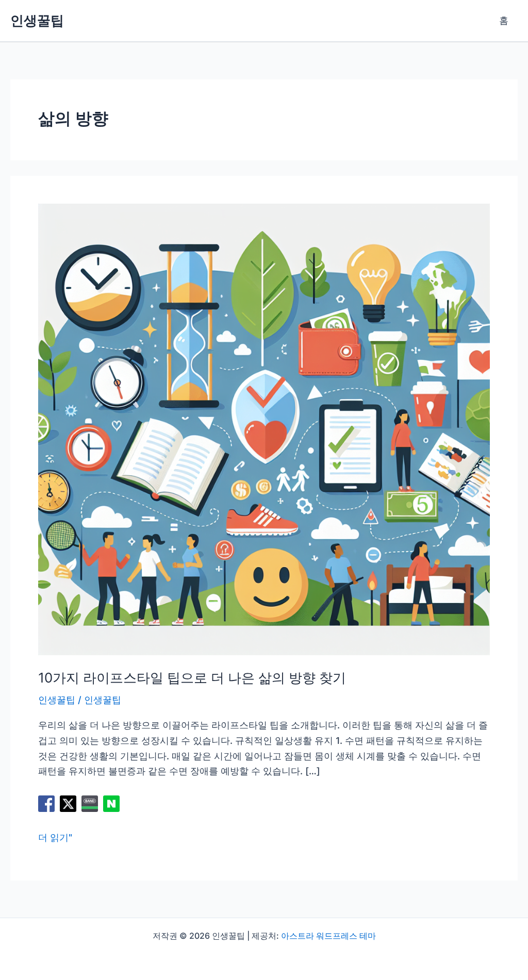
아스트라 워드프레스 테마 (328, 936)
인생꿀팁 (37, 20)
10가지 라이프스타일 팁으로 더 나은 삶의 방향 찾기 (192, 678)
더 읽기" (55, 838)
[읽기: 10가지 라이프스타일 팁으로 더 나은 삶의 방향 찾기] (264, 428)
